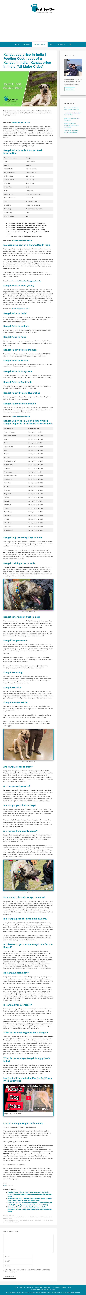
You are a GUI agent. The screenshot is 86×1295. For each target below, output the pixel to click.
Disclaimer (47, 1287)
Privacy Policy (56, 1287)
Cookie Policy (38, 1287)
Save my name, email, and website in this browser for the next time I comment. (27, 1271)
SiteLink (60, 44)
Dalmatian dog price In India (22, 240)
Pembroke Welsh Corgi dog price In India (26, 281)
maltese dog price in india (21, 122)
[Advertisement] (43, 29)
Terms (69, 1287)
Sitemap (64, 1287)
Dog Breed (26, 44)
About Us (22, 1287)
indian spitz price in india (21, 416)
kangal (4, 1185)
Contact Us (30, 1287)
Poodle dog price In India (20, 309)
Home (17, 44)
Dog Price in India (39, 44)
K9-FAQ (52, 44)
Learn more (69, 89)
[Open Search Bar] (70, 44)
